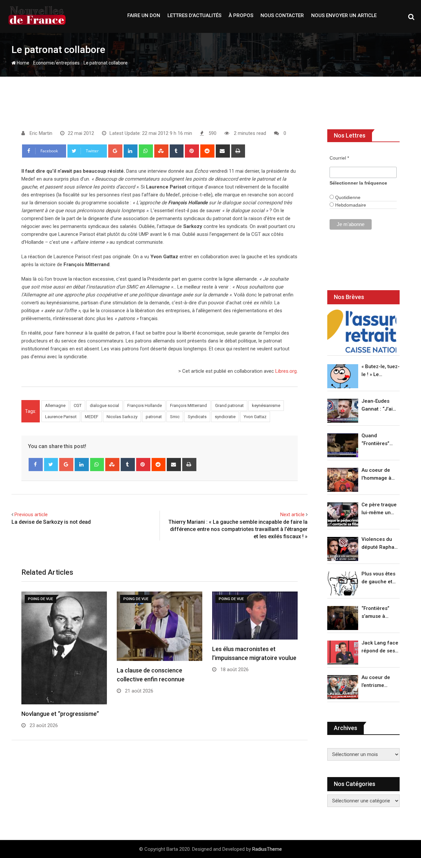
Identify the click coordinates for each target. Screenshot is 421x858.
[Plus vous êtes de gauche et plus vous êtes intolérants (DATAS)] (342, 583)
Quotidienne (347, 197)
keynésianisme (266, 405)
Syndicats (197, 416)
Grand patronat (229, 405)
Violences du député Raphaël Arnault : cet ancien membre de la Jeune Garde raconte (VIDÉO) (380, 543)
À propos (241, 15)
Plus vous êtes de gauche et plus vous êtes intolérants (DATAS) (378, 578)
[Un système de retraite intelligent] (361, 331)
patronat (154, 416)
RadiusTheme (267, 849)
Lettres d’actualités (194, 15)
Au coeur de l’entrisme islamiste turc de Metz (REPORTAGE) (377, 681)
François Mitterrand (188, 405)
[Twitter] (51, 464)
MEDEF (91, 416)
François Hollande (144, 405)
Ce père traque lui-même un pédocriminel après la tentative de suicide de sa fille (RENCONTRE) (379, 509)
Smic (175, 416)
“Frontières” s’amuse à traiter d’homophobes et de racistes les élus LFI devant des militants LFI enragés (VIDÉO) (378, 612)
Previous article (31, 514)
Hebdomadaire (350, 205)
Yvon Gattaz (255, 416)
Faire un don (143, 15)
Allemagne (55, 405)
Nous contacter (282, 15)
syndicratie (225, 416)
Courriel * (339, 158)
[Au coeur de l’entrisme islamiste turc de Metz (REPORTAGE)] (342, 687)
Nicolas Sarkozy (122, 416)
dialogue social (104, 405)
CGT (78, 405)
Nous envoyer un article (344, 15)
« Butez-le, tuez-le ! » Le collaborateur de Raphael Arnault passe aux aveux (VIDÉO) (380, 371)
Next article (292, 514)
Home (22, 62)
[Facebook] (36, 464)
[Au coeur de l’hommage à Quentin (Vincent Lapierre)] (342, 480)
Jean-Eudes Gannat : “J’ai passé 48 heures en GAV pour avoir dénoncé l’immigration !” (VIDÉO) (378, 405)
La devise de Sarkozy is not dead (51, 522)
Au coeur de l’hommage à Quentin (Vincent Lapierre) (376, 474)
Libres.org (286, 371)
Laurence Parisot (61, 416)
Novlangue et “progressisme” (60, 713)
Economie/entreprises (56, 62)
